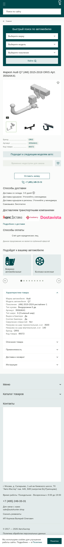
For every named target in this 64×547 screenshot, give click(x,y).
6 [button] (34, 280)
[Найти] (57, 11)
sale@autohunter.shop (13, 509)
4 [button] (29, 280)
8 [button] (40, 280)
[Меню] (4, 4)
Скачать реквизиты (12, 514)
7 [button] (37, 280)
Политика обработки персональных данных (24, 533)
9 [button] (42, 280)
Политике (37, 542)
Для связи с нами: (12, 506)
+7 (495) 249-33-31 (33, 182)
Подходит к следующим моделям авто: (32, 154)
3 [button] (26, 280)
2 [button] (24, 280)
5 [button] (32, 280)
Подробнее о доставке (14, 224)
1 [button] (21, 280)
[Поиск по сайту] (32, 12)
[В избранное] (58, 163)
